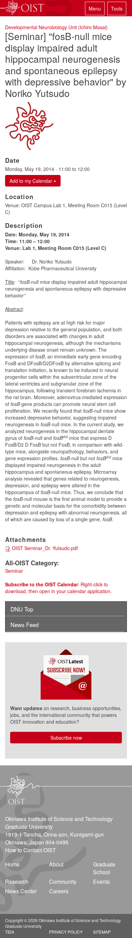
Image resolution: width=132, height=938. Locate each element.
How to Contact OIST (30, 850)
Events (101, 881)
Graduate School (104, 868)
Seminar (14, 570)
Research (16, 881)
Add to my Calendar (31, 180)
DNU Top (21, 609)
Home (12, 864)
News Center (21, 891)
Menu (95, 8)
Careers (58, 891)
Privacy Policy (66, 932)
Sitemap (102, 932)
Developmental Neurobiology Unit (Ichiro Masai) (56, 27)
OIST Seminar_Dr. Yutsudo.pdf (45, 548)
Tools (117, 8)
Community (62, 881)
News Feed (24, 625)
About (56, 864)
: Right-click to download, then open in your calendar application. (58, 587)
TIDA (9, 932)
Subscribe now (66, 737)
